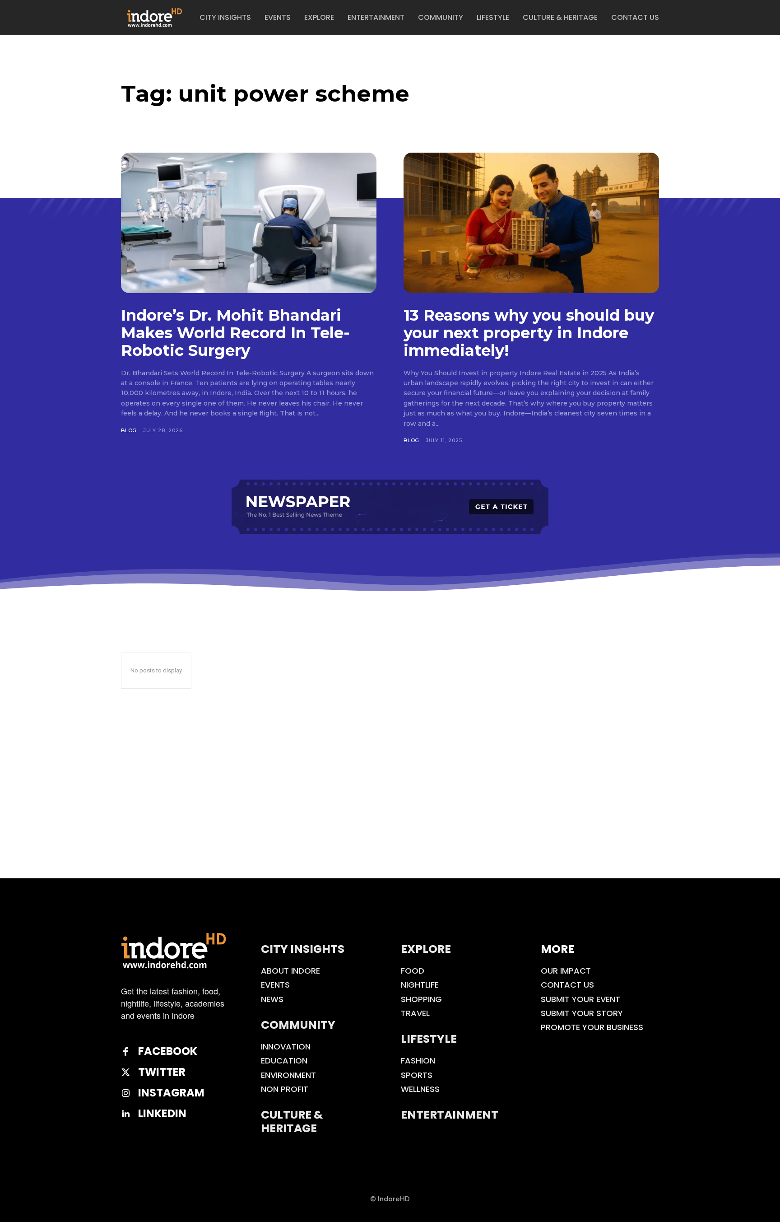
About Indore (290, 970)
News (272, 999)
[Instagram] (125, 1093)
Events (275, 984)
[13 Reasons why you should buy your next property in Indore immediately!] (531, 223)
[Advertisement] (390, 810)
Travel (415, 1013)
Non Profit (284, 1089)
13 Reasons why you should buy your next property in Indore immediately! (529, 333)
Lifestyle (429, 1039)
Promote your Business (592, 1027)
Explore (426, 949)
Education (284, 1060)
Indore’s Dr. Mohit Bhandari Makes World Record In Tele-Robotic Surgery (235, 333)
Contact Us (567, 984)
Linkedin (162, 1113)
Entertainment (449, 1115)
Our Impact (566, 970)
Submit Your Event (580, 999)
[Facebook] (125, 1052)
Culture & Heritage (292, 1121)
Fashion (418, 1060)
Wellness (420, 1089)
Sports (416, 1075)
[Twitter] (125, 1072)
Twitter (162, 1072)
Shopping (421, 999)
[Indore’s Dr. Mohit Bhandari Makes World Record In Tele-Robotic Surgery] (248, 223)
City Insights (302, 949)
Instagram (171, 1093)
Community (298, 1025)
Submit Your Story (582, 1013)
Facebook (167, 1051)
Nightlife (420, 984)
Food (412, 970)
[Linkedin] (125, 1114)
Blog (129, 430)
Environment (288, 1075)
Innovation (286, 1046)
